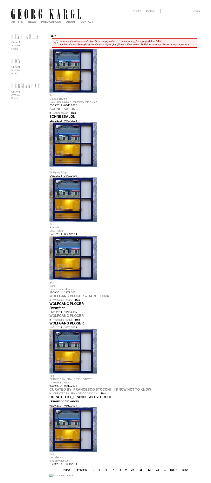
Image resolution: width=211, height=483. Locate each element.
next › (173, 469)
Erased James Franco (61, 289)
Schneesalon (60, 113)
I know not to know (59, 382)
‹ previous (81, 469)
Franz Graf (55, 227)
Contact (87, 21)
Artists (17, 21)
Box (51, 95)
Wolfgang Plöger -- (68, 315)
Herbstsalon (56, 457)
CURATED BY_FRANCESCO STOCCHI (71, 379)
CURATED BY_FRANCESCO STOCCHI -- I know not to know (100, 389)
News (32, 21)
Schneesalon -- (63, 109)
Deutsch (150, 10)
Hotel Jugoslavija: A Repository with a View (73, 102)
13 (157, 469)
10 (132, 469)
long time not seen (59, 460)
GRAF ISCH (56, 230)
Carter (52, 285)
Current (15, 42)
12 (149, 469)
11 (140, 469)
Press (14, 48)
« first (66, 469)
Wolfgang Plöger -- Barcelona (79, 296)
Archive (15, 45)
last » (185, 469)
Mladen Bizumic (58, 98)
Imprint (137, 10)
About (70, 21)
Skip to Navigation (191, 1)
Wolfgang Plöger (58, 172)
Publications (51, 21)
